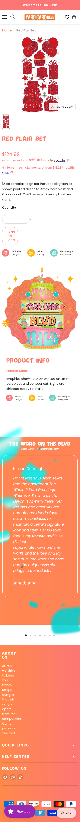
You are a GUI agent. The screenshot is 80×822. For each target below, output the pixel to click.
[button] (40, 160)
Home (7, 30)
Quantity (9, 207)
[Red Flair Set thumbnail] (6, 122)
